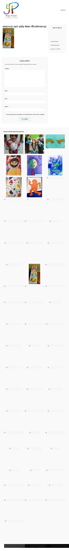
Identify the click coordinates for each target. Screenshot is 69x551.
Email (6, 98)
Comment (7, 68)
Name (6, 90)
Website (6, 106)
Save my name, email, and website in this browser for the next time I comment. (25, 114)
